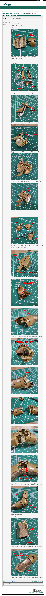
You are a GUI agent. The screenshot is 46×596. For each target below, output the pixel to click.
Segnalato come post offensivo (34, 581)
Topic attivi (38, 11)
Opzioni (42, 15)
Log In (40, 11)
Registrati (42, 11)
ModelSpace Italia (5, 13)
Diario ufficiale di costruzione (22, 13)
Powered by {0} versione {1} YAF (32, 592)
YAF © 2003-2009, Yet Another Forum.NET (40, 592)
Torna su (4, 581)
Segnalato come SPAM (40, 581)
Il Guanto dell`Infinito (15, 13)
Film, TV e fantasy (10, 13)
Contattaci (37, 0)
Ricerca (35, 11)
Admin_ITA (4, 18)
